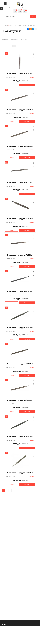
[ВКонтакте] (28, 29)
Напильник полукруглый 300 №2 (20, 328)
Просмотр (27, 85)
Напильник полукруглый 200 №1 (20, 73)
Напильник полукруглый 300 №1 (20, 291)
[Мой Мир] (33, 29)
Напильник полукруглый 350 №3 (20, 473)
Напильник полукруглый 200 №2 (20, 110)
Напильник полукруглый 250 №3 (20, 255)
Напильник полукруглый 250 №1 (20, 182)
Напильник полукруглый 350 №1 (20, 400)
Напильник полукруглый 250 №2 (20, 219)
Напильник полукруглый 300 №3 (20, 364)
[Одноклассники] (30, 29)
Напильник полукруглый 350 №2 (20, 436)
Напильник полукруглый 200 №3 (20, 146)
